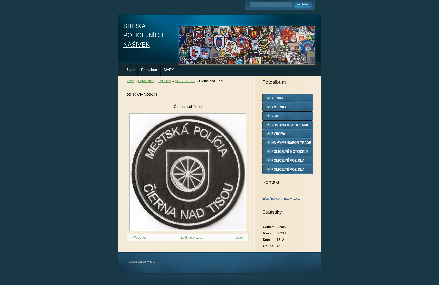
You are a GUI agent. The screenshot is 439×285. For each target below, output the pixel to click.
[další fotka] (240, 172)
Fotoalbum (149, 70)
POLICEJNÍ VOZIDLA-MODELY (288, 170)
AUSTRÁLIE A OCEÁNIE (290, 125)
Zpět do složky (191, 237)
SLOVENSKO (185, 81)
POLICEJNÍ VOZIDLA (287, 160)
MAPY (169, 70)
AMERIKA (279, 107)
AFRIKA (277, 98)
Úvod (131, 70)
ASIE (275, 116)
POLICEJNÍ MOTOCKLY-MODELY (290, 153)
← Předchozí (138, 237)
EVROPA (164, 81)
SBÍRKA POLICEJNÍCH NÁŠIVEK (143, 35)
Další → (241, 237)
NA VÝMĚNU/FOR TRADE (291, 143)
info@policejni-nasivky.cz (281, 198)
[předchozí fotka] (135, 172)
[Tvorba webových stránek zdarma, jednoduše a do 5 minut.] (154, 262)
